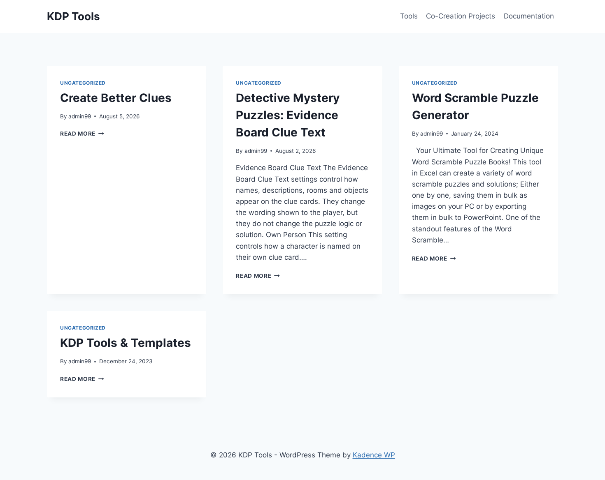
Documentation (529, 16)
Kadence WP (374, 455)
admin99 (79, 116)
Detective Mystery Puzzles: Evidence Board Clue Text (288, 115)
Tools (409, 16)
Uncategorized (83, 83)
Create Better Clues (116, 98)
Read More (82, 133)
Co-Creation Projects (460, 16)
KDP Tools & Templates (125, 343)
